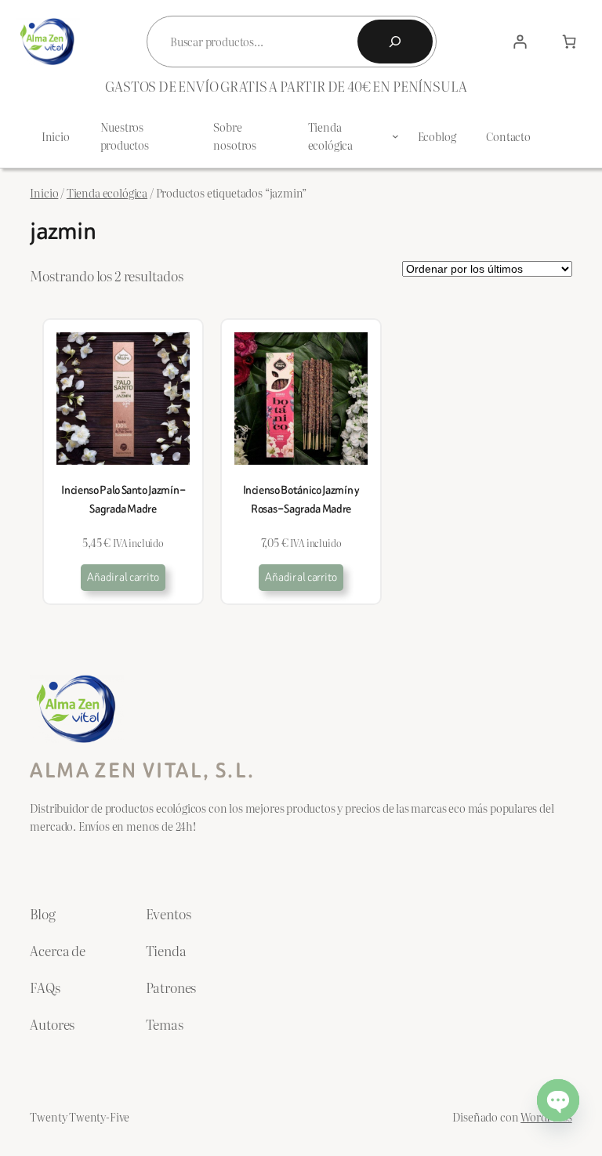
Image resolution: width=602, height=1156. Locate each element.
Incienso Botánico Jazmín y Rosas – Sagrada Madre (301, 499)
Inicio (44, 192)
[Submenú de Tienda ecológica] (395, 136)
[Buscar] (395, 41)
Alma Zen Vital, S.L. (142, 770)
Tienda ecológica (107, 192)
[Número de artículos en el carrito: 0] (569, 41)
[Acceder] (520, 41)
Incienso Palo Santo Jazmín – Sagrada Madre (122, 499)
